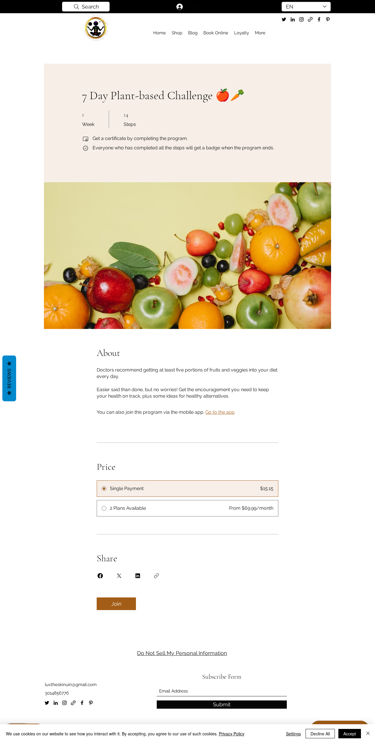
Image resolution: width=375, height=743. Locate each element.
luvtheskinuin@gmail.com (71, 684)
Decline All (320, 734)
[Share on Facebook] (100, 575)
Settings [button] (293, 734)
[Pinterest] (91, 703)
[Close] (367, 733)
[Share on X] (118, 575)
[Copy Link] (156, 575)
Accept (349, 734)
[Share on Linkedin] (137, 575)
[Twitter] (284, 19)
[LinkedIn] (56, 703)
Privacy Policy (231, 734)
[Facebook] (82, 703)
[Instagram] (64, 703)
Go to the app (220, 412)
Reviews (9, 379)
